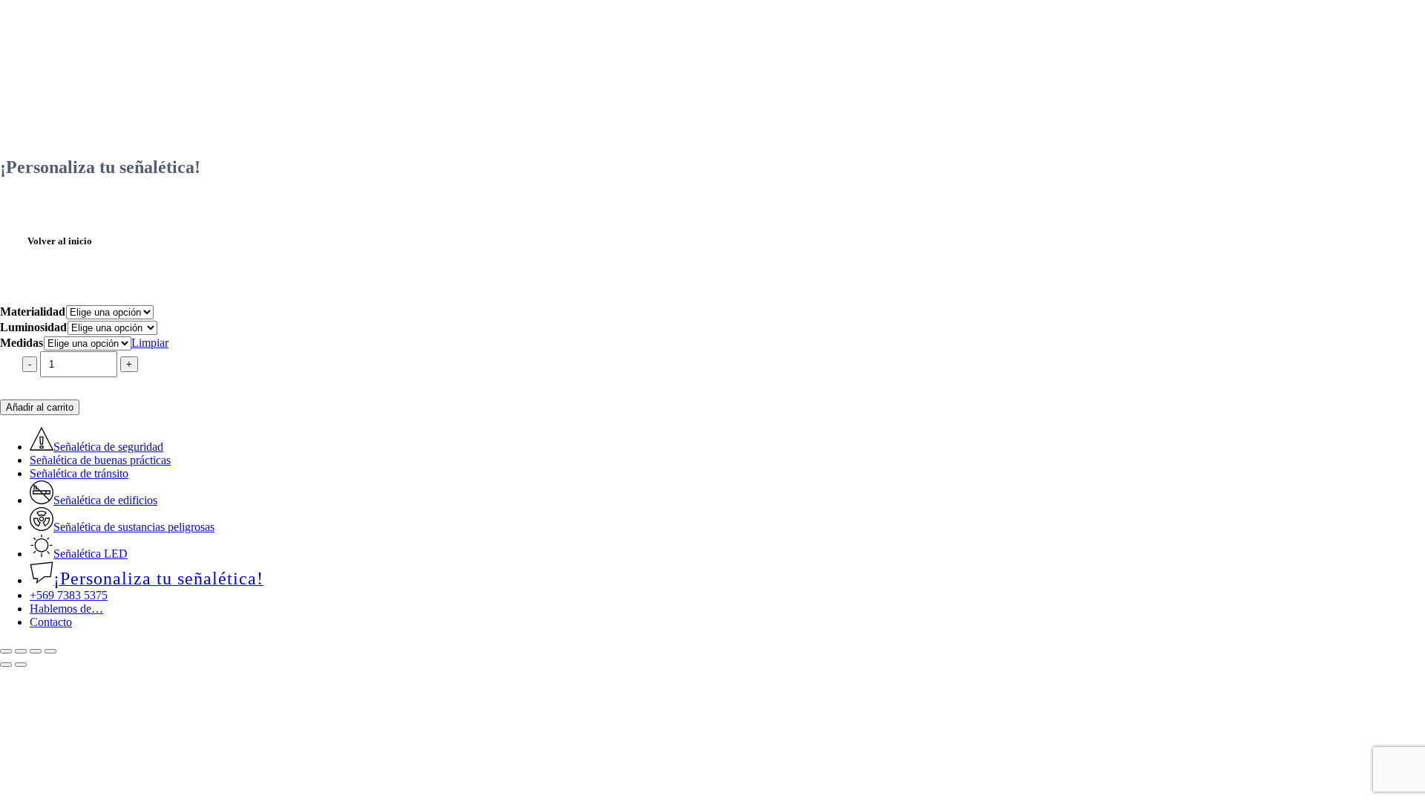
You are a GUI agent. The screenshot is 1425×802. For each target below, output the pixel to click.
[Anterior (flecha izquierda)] (6, 664)
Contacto (51, 622)
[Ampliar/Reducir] (6, 651)
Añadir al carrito (39, 407)
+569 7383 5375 (69, 595)
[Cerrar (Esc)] (50, 651)
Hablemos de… (66, 608)
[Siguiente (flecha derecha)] (21, 664)
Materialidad (32, 311)
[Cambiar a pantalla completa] (21, 651)
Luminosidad (33, 327)
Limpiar (149, 342)
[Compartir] (36, 651)
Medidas (21, 342)
